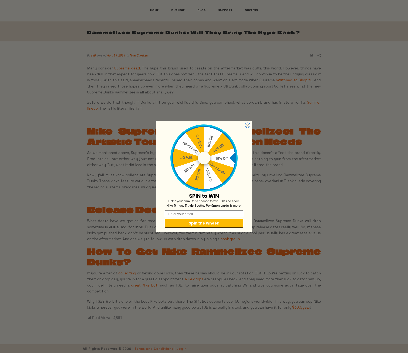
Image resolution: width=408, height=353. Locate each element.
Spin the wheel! (204, 223)
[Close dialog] (247, 125)
